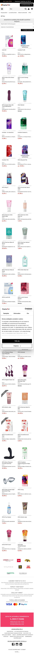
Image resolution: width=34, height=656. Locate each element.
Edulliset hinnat (6, 635)
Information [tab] (17, 313)
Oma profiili (10, 631)
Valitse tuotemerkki (22, 12)
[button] (32, 9)
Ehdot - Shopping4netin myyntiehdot (23, 635)
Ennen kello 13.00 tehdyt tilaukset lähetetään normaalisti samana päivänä (17, 588)
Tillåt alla (17, 341)
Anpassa (16, 346)
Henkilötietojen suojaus (17, 636)
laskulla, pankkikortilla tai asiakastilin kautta (17, 601)
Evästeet (5, 636)
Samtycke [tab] (6, 313)
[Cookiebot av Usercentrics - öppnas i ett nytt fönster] (25, 309)
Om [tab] (28, 313)
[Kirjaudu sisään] (28, 9)
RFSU (30, 12)
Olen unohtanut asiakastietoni (13, 633)
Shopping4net (4, 12)
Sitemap (23, 649)
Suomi (16, 652)
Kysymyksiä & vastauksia (21, 631)
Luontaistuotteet (13, 12)
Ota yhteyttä (27, 633)
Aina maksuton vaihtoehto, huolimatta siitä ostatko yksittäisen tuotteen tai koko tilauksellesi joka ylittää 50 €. (17, 582)
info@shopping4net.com (17, 624)
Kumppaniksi (28, 636)
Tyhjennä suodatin (27, 30)
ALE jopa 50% (7, 1)
